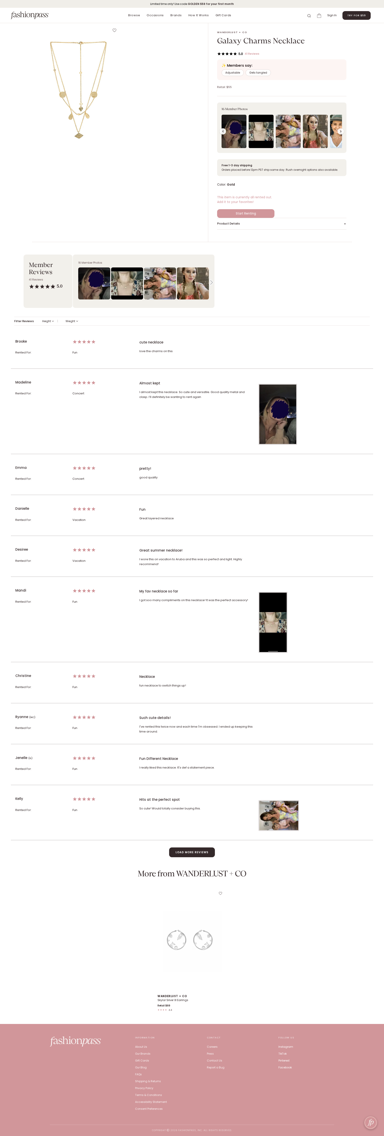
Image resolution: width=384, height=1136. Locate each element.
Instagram (285, 1047)
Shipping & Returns (148, 1081)
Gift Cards (224, 15)
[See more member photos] (341, 131)
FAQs (138, 1074)
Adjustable (232, 72)
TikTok (282, 1054)
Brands (176, 15)
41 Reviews (252, 54)
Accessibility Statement (151, 1102)
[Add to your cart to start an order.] (320, 15)
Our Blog (141, 1067)
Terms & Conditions (148, 1095)
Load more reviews (192, 852)
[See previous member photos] (223, 131)
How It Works (198, 15)
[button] (78, 87)
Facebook (285, 1067)
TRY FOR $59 (356, 15)
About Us (141, 1047)
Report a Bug (215, 1067)
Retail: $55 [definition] (224, 87)
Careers (212, 1047)
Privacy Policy (144, 1088)
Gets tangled (258, 72)
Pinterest (284, 1060)
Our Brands (142, 1054)
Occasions (155, 15)
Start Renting (246, 213)
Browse (134, 15)
